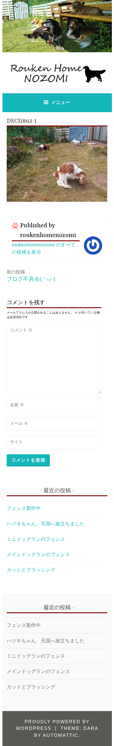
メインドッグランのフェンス (38, 554)
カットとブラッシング (31, 569)
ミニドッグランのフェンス (36, 539)
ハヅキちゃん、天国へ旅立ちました (46, 523)
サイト (16, 441)
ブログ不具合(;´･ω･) (31, 275)
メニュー (61, 102)
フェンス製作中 (24, 508)
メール (19, 423)
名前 (17, 404)
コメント (21, 330)
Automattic (60, 735)
